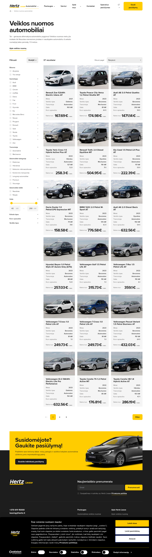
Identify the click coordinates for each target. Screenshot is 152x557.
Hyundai (16, 107)
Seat (14, 128)
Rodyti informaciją (121, 552)
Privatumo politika (119, 493)
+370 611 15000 (17, 509)
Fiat (14, 100)
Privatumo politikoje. (68, 543)
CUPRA (15, 93)
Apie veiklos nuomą (18, 48)
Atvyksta (16, 71)
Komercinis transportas (21, 173)
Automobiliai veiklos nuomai (89, 514)
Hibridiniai (16, 165)
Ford (14, 104)
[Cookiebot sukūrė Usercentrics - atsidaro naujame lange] (15, 552)
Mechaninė (17, 154)
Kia (14, 111)
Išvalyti (31, 60)
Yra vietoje (16, 74)
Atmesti (132, 539)
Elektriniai (16, 162)
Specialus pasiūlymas (105, 6)
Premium (16, 180)
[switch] (63, 552)
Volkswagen (17, 139)
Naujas (15, 195)
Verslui (63, 6)
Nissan (15, 118)
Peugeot (16, 121)
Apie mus (74, 6)
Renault (15, 125)
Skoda (15, 132)
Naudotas (16, 191)
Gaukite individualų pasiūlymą (31, 461)
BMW (14, 86)
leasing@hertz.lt (17, 513)
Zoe (14, 143)
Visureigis (16, 183)
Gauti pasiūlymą (133, 6)
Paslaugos (48, 6)
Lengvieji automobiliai (20, 176)
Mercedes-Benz (18, 114)
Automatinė (17, 151)
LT (119, 4)
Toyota (15, 136)
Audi (14, 82)
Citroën (15, 89)
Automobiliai (31, 6)
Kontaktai (91, 6)
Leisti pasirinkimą (132, 531)
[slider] (11, 203)
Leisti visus (132, 523)
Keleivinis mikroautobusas (22, 169)
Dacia (15, 96)
